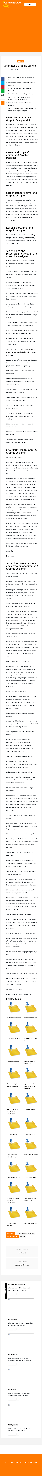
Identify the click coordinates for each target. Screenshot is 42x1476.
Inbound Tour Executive (16, 1285)
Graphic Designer (29, 94)
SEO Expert (12, 1390)
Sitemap (20, 16)
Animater (20, 61)
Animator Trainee (22, 1265)
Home (19, 11)
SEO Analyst (12, 1320)
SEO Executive (13, 1355)
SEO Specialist (13, 1425)
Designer (32, 1233)
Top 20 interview (13, 108)
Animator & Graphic (22, 1233)
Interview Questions (24, 20)
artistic (27, 238)
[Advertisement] (21, 31)
